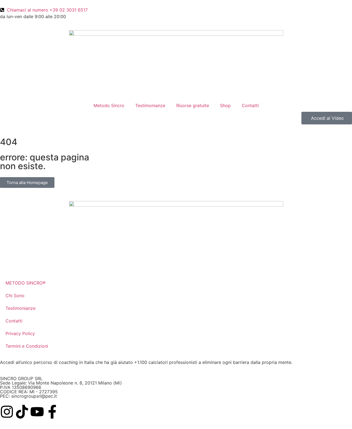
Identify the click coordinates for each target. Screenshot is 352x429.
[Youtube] (37, 412)
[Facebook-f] (52, 412)
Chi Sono (15, 295)
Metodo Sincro (109, 105)
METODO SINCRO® (26, 283)
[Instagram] (7, 412)
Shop (225, 105)
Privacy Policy (20, 333)
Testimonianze (150, 105)
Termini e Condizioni (27, 346)
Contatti (250, 105)
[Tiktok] (22, 412)
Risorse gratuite (192, 105)
